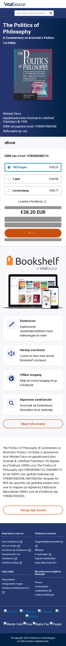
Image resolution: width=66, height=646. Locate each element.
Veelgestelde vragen (12, 584)
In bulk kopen (41, 554)
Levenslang (35, 190)
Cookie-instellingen (44, 595)
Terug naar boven (33, 510)
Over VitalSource (10, 541)
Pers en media (9, 546)
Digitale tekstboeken (45, 558)
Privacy (38, 582)
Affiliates (39, 550)
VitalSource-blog (10, 562)
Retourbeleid (8, 579)
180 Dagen (35, 167)
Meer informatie (33, 424)
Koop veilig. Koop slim (46, 562)
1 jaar (35, 179)
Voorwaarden (41, 586)
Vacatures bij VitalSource (15, 550)
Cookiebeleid (41, 590)
